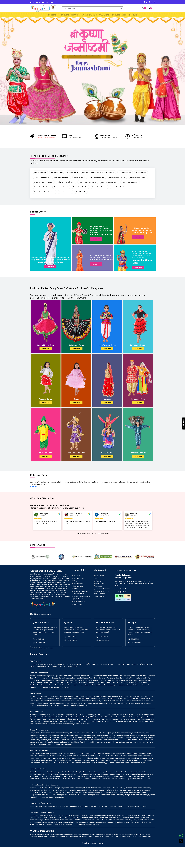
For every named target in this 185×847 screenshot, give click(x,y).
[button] (58, 15)
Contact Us (37, 2)
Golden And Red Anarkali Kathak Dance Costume (120, 698)
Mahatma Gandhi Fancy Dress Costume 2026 (95, 820)
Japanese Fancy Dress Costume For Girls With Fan (49, 806)
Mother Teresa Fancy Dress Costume (55, 822)
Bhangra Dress (72, 172)
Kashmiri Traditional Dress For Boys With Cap (114, 721)
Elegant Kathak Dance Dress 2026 (99, 703)
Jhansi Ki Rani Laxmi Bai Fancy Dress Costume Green (129, 790)
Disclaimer (99, 586)
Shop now (50, 266)
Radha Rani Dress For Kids (69, 772)
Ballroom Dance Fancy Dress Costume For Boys (126, 763)
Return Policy (78, 586)
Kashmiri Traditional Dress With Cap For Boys (47, 714)
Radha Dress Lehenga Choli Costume (44, 772)
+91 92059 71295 (122, 588)
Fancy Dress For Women (119, 187)
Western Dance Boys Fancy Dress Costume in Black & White (58, 758)
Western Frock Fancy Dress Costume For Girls (67, 756)
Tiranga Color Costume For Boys (136, 795)
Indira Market (78, 599)
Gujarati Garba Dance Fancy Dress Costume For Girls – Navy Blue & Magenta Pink (116, 737)
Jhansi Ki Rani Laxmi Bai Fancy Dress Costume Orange (62, 779)
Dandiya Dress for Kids (138, 177)
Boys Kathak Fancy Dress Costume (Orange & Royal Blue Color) (65, 705)
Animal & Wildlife (40, 172)
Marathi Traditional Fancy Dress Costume (107, 717)
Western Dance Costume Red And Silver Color (76, 760)
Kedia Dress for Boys (63, 744)
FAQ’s (76, 589)
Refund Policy (78, 583)
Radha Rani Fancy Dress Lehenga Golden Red (97, 772)
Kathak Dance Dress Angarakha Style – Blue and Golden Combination (56, 676)
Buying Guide (99, 596)
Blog (135, 15)
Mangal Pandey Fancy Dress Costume (67, 776)
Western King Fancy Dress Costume (43, 753)
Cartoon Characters (41, 177)
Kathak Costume (42, 703)
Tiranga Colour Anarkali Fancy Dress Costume (105, 795)
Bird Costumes (141, 172)
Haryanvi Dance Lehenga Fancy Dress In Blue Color (69, 724)
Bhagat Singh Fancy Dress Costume (123, 774)
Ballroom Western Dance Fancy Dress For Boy (88, 763)
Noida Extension (79, 601)
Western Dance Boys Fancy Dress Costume (102, 756)
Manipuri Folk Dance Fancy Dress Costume (121, 680)
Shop (97, 578)
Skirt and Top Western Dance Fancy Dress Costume (49, 763)
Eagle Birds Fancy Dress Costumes (128, 664)
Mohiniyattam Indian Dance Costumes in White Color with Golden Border (75, 680)
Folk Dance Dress (65, 192)
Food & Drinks (81, 192)
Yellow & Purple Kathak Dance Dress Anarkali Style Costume (107, 676)
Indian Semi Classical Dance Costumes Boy (59, 678)
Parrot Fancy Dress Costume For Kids (73, 664)
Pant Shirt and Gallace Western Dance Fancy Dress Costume (106, 758)
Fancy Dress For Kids (80, 187)
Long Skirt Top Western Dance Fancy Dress (75, 753)
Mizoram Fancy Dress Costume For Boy (85, 719)
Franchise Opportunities (82, 596)
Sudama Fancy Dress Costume (41, 788)
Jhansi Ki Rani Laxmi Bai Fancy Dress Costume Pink (89, 790)
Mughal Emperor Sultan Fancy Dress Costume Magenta (92, 822)
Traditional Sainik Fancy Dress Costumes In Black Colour (51, 824)
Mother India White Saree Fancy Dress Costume (101, 788)
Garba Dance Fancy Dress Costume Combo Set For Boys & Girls (74, 740)
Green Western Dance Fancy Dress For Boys (110, 753)
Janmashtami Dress (89, 15)
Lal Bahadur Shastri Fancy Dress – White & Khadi (133, 822)
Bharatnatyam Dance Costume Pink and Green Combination (91, 685)
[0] (143, 8)
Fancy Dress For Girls (61, 187)
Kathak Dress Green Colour (114, 701)
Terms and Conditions (102, 589)
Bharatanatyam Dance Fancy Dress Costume (98, 172)
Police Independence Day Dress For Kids (135, 779)
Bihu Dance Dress (125, 172)
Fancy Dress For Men (99, 187)
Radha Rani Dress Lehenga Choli (128, 772)
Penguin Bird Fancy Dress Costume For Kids (59, 666)
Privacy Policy (100, 583)
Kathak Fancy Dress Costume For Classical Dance (75, 682)
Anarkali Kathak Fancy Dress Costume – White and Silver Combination (103, 678)
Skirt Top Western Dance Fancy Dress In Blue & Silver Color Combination (123, 760)
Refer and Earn (79, 578)
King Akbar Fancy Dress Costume (86, 824)
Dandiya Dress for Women (43, 182)
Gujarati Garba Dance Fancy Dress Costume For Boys (94, 735)
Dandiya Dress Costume (96, 177)
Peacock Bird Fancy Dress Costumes (44, 664)
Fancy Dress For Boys (41, 187)
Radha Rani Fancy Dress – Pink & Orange (93, 774)
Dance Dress (52, 15)
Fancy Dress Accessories (121, 15)
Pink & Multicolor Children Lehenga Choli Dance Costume (121, 740)
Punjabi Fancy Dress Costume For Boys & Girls (83, 714)
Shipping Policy (100, 581)
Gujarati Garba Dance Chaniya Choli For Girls (67, 737)
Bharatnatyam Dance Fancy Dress (56, 687)
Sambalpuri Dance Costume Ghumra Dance (118, 714)
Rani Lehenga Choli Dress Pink (65, 774)
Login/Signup (99, 576)
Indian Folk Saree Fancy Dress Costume (139, 717)
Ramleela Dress (104, 15)
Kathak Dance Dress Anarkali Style (61, 701)
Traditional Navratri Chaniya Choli (101, 742)
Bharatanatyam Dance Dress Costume (51, 685)
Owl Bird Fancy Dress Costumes (101, 664)
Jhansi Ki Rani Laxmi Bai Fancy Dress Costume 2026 (102, 776)
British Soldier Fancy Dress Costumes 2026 (88, 792)
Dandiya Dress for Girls (117, 177)
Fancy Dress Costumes (69, 15)
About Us (77, 576)
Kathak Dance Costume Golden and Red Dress (67, 703)
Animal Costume (57, 172)
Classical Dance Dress (61, 177)
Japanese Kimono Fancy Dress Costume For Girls (88, 806)
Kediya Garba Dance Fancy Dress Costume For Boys (70, 717)
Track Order (49, 2)
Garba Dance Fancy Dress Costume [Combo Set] (50, 719)
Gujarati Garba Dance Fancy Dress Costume (118, 719)
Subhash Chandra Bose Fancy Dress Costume (101, 779)
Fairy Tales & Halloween (66, 182)
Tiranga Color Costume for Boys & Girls (72, 795)
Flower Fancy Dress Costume (44, 192)
